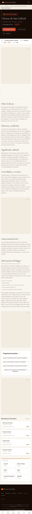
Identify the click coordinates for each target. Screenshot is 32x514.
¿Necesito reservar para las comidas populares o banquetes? (15, 370)
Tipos (26, 493)
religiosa (9, 42)
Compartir (8, 33)
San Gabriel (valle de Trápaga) (20, 6)
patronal (5, 42)
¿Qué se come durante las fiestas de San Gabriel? (14, 361)
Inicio (2, 6)
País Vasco (7, 6)
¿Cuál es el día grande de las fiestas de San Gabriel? (15, 357)
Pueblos (3, 495)
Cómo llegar (22, 29)
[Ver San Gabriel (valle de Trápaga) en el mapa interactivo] (16, 93)
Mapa (2, 493)
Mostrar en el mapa (9, 29)
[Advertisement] (16, 66)
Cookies (3, 498)
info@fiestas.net (13, 506)
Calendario (7, 493)
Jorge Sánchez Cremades (19, 509)
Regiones (14, 493)
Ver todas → (28, 418)
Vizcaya (11, 6)
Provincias (20, 493)
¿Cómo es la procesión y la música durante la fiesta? (15, 365)
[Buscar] (28, 2)
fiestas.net (19, 504)
